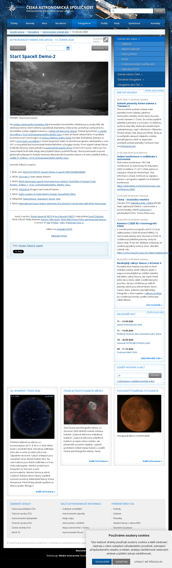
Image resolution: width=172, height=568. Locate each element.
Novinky (30, 23)
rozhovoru (144, 209)
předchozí (19, 48)
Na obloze (60, 23)
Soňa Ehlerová (140, 152)
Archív (125, 59)
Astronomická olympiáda (24, 518)
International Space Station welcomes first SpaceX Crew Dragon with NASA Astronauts (62, 203)
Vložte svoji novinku (154, 90)
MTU (50, 216)
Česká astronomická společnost (31, 542)
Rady (117, 23)
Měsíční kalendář (131, 49)
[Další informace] (32, 417)
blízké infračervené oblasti (63, 131)
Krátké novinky (127, 92)
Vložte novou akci (155, 312)
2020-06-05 (24, 189)
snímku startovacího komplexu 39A (31, 124)
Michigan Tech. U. (76, 222)
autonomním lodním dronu (58, 147)
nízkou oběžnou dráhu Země (56, 137)
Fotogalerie (84, 23)
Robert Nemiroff (38, 216)
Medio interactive (69, 555)
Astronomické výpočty (73, 513)
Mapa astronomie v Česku (75, 527)
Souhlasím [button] (102, 561)
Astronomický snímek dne (55, 31)
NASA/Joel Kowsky (28, 117)
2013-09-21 (24, 176)
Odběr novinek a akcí (130, 367)
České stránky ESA (21, 527)
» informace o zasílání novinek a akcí (135, 381)
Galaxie (117, 513)
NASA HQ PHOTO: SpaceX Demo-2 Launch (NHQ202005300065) (54, 171)
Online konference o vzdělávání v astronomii (137, 158)
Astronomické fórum (72, 532)
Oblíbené (126, 44)
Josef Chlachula (96, 216)
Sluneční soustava (122, 527)
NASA (55, 222)
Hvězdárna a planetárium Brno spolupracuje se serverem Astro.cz (83, 542)
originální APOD (64, 229)
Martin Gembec (141, 99)
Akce (44, 23)
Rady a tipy (68, 518)
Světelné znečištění (72, 508)
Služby (104, 23)
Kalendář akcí (126, 314)
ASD (48, 222)
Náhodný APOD (59, 235)
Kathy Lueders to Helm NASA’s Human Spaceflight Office (47, 194)
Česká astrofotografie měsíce (83, 390)
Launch (39, 245)
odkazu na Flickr (153, 293)
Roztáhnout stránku (98, 39)
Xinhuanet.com (128, 146)
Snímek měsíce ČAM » (130, 74)
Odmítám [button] (121, 561)
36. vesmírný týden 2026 (25, 390)
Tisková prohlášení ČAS (24, 508)
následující (98, 48)
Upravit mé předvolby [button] (148, 561)
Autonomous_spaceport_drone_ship (41, 198)
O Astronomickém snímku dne (138, 64)
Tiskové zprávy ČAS (22, 513)
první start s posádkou (27, 141)
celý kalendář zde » (151, 358)
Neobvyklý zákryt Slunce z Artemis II (139, 263)
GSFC (62, 222)
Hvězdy (117, 508)
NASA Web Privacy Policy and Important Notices (83, 219)
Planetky (117, 518)
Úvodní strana (17, 31)
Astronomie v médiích (73, 522)
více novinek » (154, 304)
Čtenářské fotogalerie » (131, 79)
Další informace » (45, 491)
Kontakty (155, 23)
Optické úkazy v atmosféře (127, 522)
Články (14, 23)
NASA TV (16, 532)
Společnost (134, 23)
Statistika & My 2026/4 (142, 202)
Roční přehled (129, 54)
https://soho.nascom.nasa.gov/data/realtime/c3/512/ (144, 252)
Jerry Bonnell (61, 216)
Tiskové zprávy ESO (22, 522)
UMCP (71, 216)
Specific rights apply (50, 219)
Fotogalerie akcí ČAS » (130, 84)
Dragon (22, 245)
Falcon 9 (31, 245)
